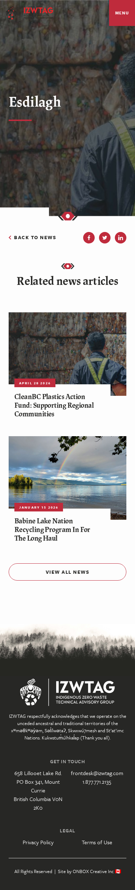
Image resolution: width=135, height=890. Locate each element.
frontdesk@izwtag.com (97, 773)
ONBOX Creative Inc (93, 871)
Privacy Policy (38, 842)
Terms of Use (97, 842)
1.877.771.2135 (96, 782)
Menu (122, 13)
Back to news (35, 237)
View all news (68, 572)
